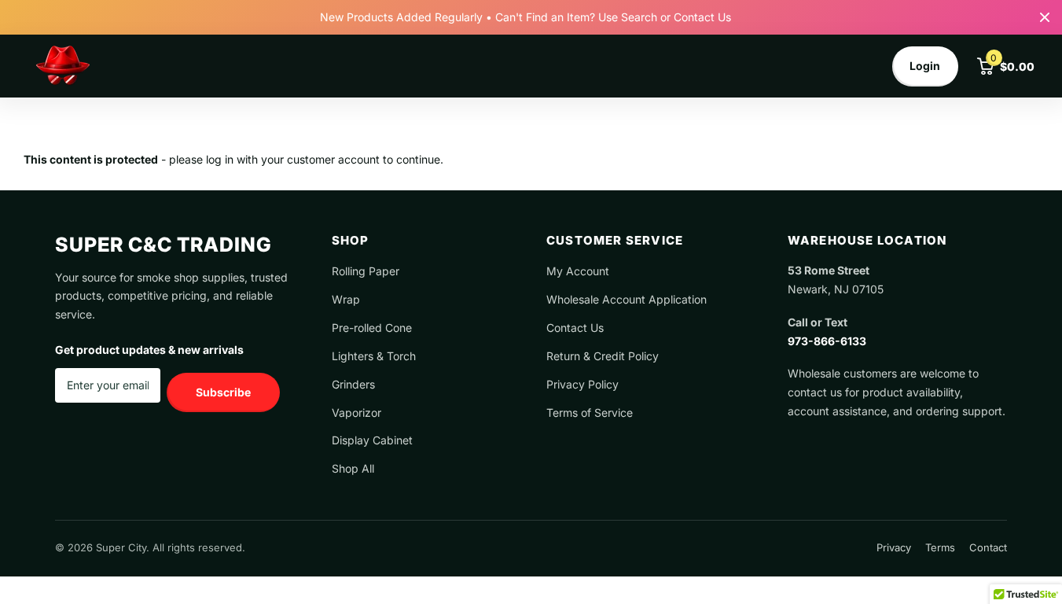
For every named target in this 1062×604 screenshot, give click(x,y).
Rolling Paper (365, 271)
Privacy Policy (582, 384)
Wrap (346, 299)
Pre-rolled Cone (372, 327)
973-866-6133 (827, 341)
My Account (577, 271)
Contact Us (575, 327)
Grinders (353, 384)
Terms (940, 547)
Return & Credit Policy (602, 356)
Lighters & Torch (374, 356)
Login (924, 65)
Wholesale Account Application (626, 299)
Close (1044, 17)
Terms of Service (589, 412)
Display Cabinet (372, 440)
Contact (988, 547)
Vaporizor (356, 412)
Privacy (893, 547)
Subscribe (223, 392)
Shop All (353, 468)
